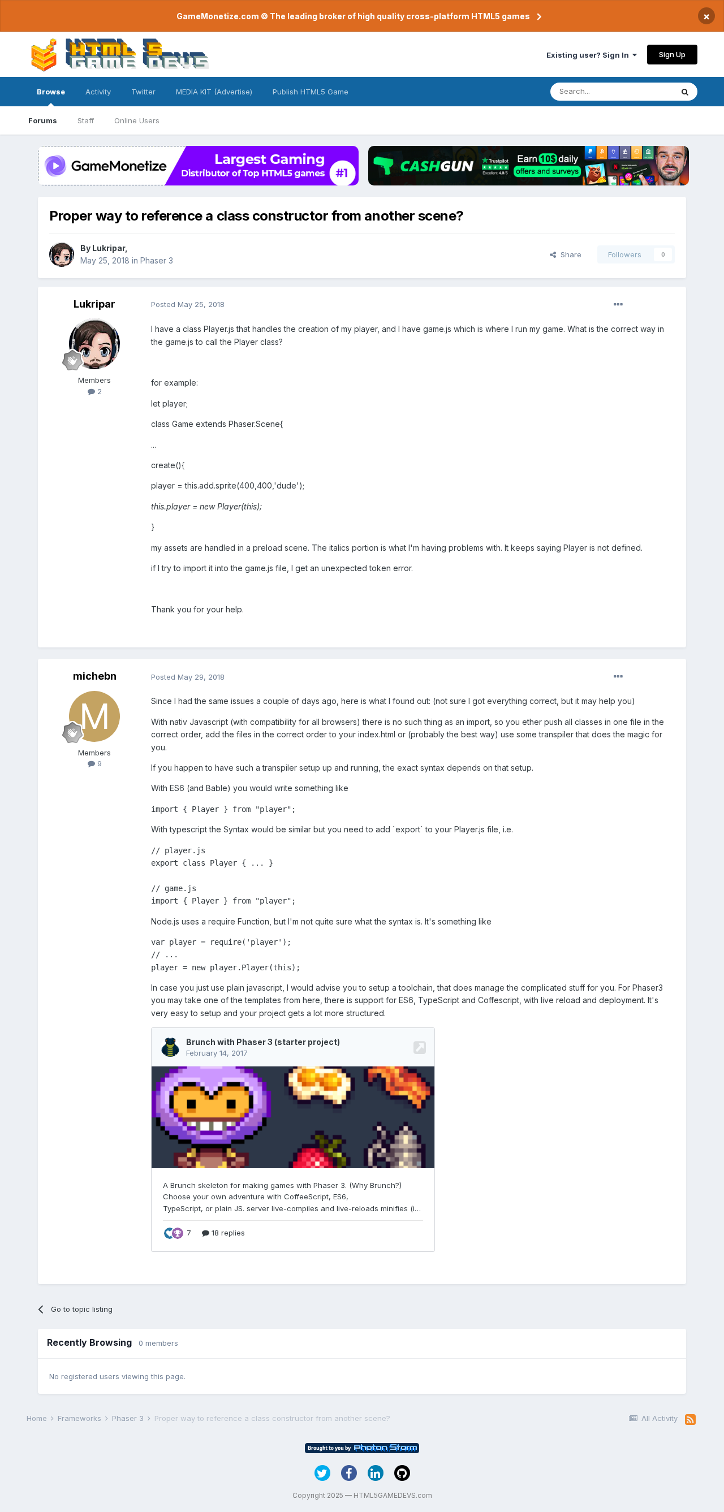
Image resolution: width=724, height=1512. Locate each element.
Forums (42, 120)
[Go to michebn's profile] (94, 716)
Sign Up (672, 54)
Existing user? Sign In (589, 54)
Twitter (143, 91)
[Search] (685, 92)
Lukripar (108, 248)
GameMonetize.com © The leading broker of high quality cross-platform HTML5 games (353, 16)
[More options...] (618, 305)
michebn (95, 676)
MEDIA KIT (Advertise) (214, 91)
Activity (98, 91)
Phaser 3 (156, 260)
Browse (51, 91)
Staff (85, 120)
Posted (188, 304)
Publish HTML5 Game (310, 91)
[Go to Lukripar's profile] (61, 254)
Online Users (137, 120)
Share (568, 254)
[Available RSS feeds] (690, 1420)
